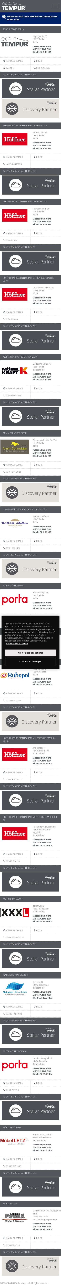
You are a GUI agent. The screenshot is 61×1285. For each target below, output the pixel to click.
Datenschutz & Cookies (17, 643)
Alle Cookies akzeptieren (31, 653)
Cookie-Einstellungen (30, 661)
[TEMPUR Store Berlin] (15, 43)
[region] (30, 642)
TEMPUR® (16, 6)
